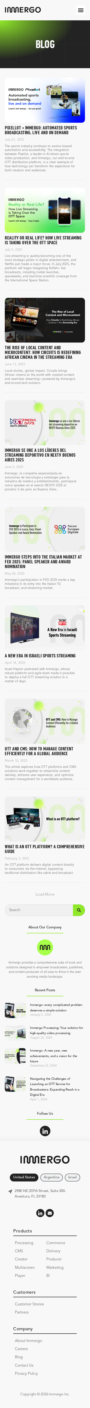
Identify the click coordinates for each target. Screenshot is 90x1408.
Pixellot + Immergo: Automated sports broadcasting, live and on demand (41, 130)
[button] (80, 10)
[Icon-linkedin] (45, 1131)
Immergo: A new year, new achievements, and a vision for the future (53, 1056)
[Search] (79, 910)
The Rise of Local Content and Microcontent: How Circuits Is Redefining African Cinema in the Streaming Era (43, 352)
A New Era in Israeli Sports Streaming (40, 656)
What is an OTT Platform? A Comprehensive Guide (44, 849)
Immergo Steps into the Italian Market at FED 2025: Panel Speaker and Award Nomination (43, 562)
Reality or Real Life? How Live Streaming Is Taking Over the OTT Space (43, 240)
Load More (45, 895)
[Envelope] (50, 1213)
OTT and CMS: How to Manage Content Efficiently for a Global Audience (39, 751)
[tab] (24, 1177)
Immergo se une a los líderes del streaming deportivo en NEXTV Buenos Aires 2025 (40, 455)
